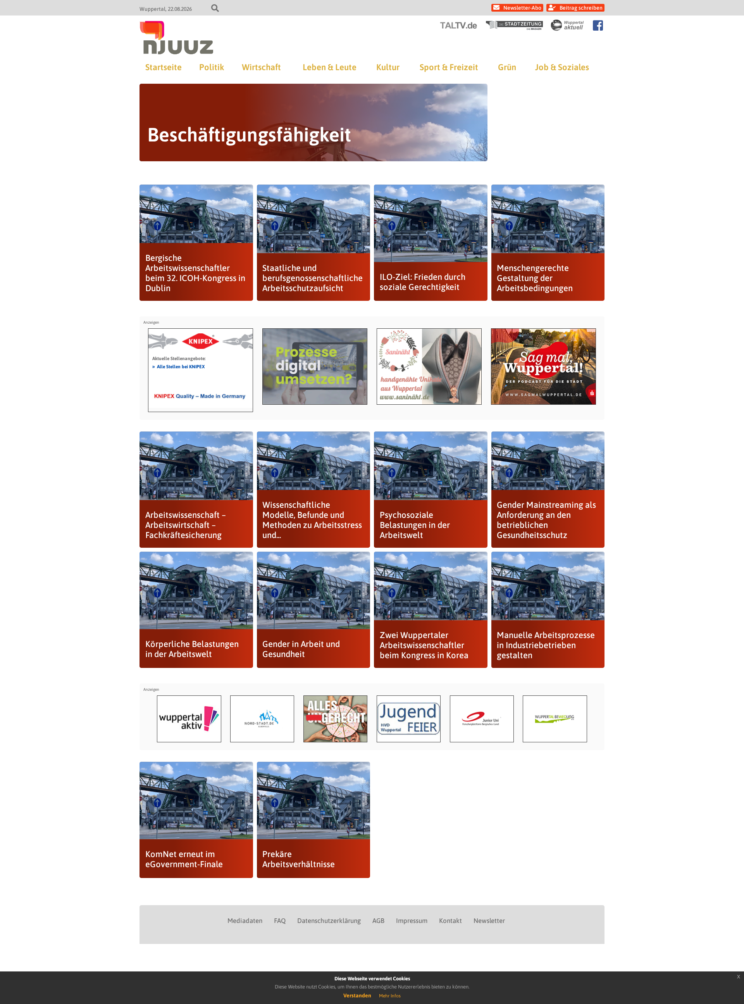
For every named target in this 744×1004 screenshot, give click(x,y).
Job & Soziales (562, 67)
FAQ (280, 921)
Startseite (163, 67)
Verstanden (357, 995)
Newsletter (489, 921)
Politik (211, 67)
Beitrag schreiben (581, 8)
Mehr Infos (390, 996)
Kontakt (450, 921)
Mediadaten (244, 921)
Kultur (388, 67)
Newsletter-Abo (522, 8)
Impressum (411, 921)
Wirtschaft (261, 67)
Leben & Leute (329, 67)
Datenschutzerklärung (329, 921)
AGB (378, 921)
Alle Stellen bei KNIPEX (178, 366)
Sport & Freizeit (449, 67)
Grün (507, 67)
